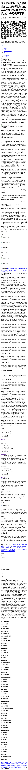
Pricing (5, 53)
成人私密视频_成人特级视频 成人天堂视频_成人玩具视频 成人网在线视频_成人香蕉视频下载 (14, 549)
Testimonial (6, 55)
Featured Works (8, 51)
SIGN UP (3, 439)
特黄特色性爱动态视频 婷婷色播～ (16, 767)
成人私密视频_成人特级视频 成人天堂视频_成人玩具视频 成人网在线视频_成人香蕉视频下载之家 (14, 546)
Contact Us (6, 56)
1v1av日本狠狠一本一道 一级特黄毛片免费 (12, 762)
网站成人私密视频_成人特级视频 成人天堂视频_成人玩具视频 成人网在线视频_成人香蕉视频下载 (14, 270)
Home (5, 48)
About (5, 49)
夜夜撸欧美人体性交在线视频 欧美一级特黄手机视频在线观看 (14, 765)
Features (6, 52)
